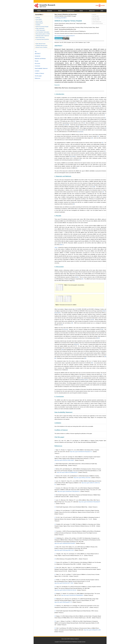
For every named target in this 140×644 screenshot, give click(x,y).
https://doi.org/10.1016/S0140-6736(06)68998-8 (72, 595)
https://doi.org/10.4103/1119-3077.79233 (64, 583)
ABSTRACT (38, 53)
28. (55, 616)
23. (55, 586)
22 (55, 312)
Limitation (37, 71)
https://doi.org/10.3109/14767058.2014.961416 (65, 590)
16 (102, 142)
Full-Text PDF (95, 16)
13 (82, 131)
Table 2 (56, 247)
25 (93, 319)
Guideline (37, 24)
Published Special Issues (41, 45)
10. (55, 507)
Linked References (96, 21)
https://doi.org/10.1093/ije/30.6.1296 (92, 629)
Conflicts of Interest (39, 73)
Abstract (94, 14)
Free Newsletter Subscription (42, 32)
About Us (91, 10)
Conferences (70, 10)
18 (73, 204)
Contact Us (76, 638)
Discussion (37, 63)
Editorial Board (39, 22)
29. (55, 621)
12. (55, 517)
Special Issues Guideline (41, 47)
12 (80, 131)
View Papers (38, 19)
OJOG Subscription (40, 30)
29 (105, 356)
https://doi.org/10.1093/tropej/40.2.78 (63, 602)
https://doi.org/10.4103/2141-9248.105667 (64, 460)
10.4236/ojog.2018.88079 (60, 17)
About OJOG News (40, 37)
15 (92, 138)
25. (55, 598)
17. (55, 553)
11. (55, 510)
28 (62, 349)
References (37, 78)
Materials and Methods (40, 58)
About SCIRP (67, 638)
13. (55, 524)
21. (55, 574)
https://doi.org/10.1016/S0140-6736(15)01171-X (81, 451)
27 (62, 324)
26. (55, 605)
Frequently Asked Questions (42, 39)
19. (55, 562)
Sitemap (72, 638)
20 (103, 310)
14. (55, 531)
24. (55, 593)
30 (55, 358)
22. (55, 579)
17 (80, 159)
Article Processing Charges (41, 26)
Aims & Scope (38, 21)
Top (35, 51)
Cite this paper (38, 75)
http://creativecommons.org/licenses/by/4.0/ (65, 35)
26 (72, 323)
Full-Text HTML (96, 18)
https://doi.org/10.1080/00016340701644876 (65, 543)
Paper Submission (39, 28)
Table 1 (61, 244)
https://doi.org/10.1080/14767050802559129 (67, 472)
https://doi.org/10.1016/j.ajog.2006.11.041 (64, 550)
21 (105, 310)
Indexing (37, 17)
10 (55, 129)
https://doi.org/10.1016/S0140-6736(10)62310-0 (68, 491)
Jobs (101, 10)
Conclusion (37, 66)
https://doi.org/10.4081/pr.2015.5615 (82, 477)
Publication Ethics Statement (42, 35)
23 (57, 312)
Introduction (37, 56)
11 (78, 131)
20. (55, 567)
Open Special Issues (40, 43)
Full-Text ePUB (95, 19)
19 (82, 278)
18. (55, 558)
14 (97, 136)
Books (60, 10)
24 (59, 312)
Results (36, 61)
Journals (49, 10)
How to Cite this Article (97, 23)
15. (55, 538)
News (81, 10)
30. (55, 628)
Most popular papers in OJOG (42, 33)
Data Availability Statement (41, 68)
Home (39, 10)
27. (55, 610)
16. (55, 546)
